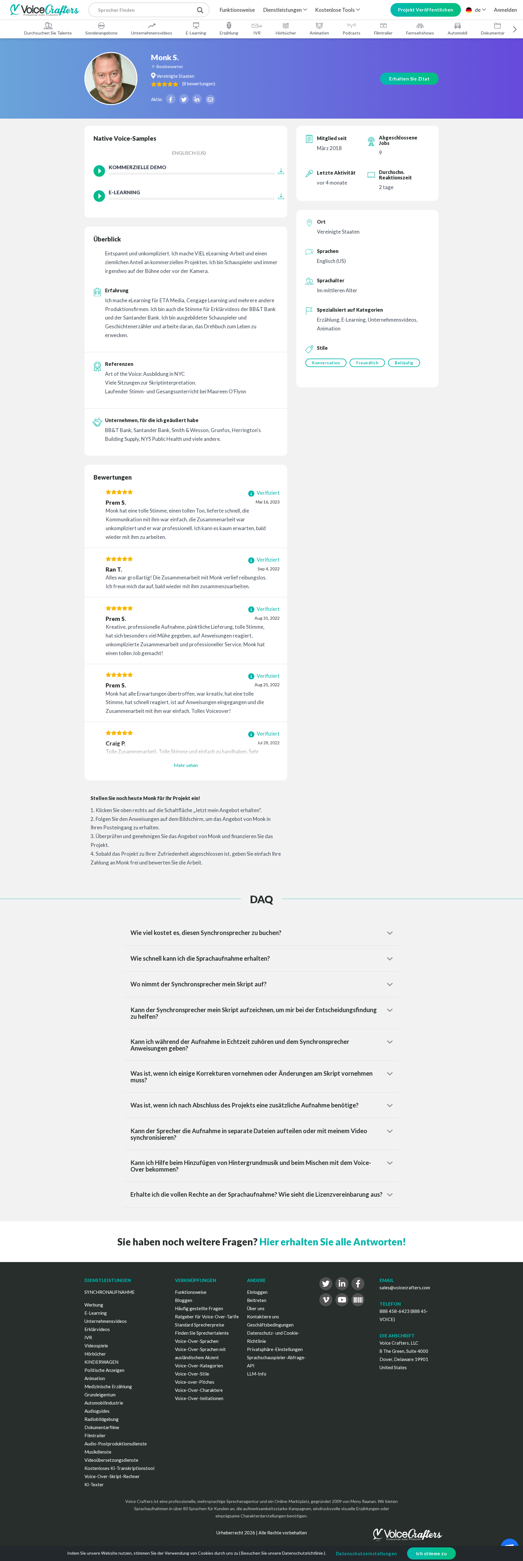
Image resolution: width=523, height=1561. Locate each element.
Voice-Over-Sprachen (197, 1341)
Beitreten (256, 1300)
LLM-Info (256, 1373)
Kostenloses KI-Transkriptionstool (119, 1468)
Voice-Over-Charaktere (199, 1390)
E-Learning (196, 32)
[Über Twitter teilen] (184, 99)
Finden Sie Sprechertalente (202, 1333)
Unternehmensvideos (151, 32)
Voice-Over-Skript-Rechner (112, 1476)
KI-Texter (94, 1484)
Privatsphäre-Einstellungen (275, 1349)
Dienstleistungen (282, 10)
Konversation (326, 362)
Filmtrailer (383, 32)
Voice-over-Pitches (194, 1382)
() (198, 83)
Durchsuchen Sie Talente (48, 32)
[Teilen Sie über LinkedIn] (197, 99)
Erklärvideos (97, 1329)
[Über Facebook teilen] (171, 99)
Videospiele (96, 1345)
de (478, 10)
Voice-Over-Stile (192, 1373)
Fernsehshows (420, 32)
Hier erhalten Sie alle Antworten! (332, 1242)
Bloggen (183, 1300)
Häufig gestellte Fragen (199, 1308)
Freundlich (367, 362)
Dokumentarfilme (497, 32)
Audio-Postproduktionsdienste (115, 1443)
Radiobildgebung (101, 1419)
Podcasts (351, 32)
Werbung (93, 1304)
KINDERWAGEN (101, 1362)
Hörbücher (286, 32)
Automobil (457, 32)
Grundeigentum (100, 1394)
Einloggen (257, 1292)
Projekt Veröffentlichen (425, 9)
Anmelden (505, 10)
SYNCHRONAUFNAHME (109, 1292)
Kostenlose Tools (335, 10)
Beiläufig (404, 362)
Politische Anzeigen (104, 1370)
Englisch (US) (189, 153)
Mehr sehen (186, 765)
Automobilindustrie (103, 1402)
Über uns (256, 1308)
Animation (319, 32)
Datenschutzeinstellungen (366, 1553)
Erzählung (229, 32)
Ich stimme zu (431, 1553)
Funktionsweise (237, 10)
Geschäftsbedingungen (270, 1324)
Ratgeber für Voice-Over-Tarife (207, 1316)
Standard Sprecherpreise (199, 1324)
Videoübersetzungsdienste (111, 1460)
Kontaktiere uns (263, 1316)
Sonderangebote (101, 32)
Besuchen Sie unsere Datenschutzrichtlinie (282, 1553)
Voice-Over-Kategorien (199, 1365)
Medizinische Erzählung (108, 1386)
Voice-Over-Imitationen (199, 1398)
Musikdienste (97, 1451)
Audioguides (97, 1411)
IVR (257, 32)
